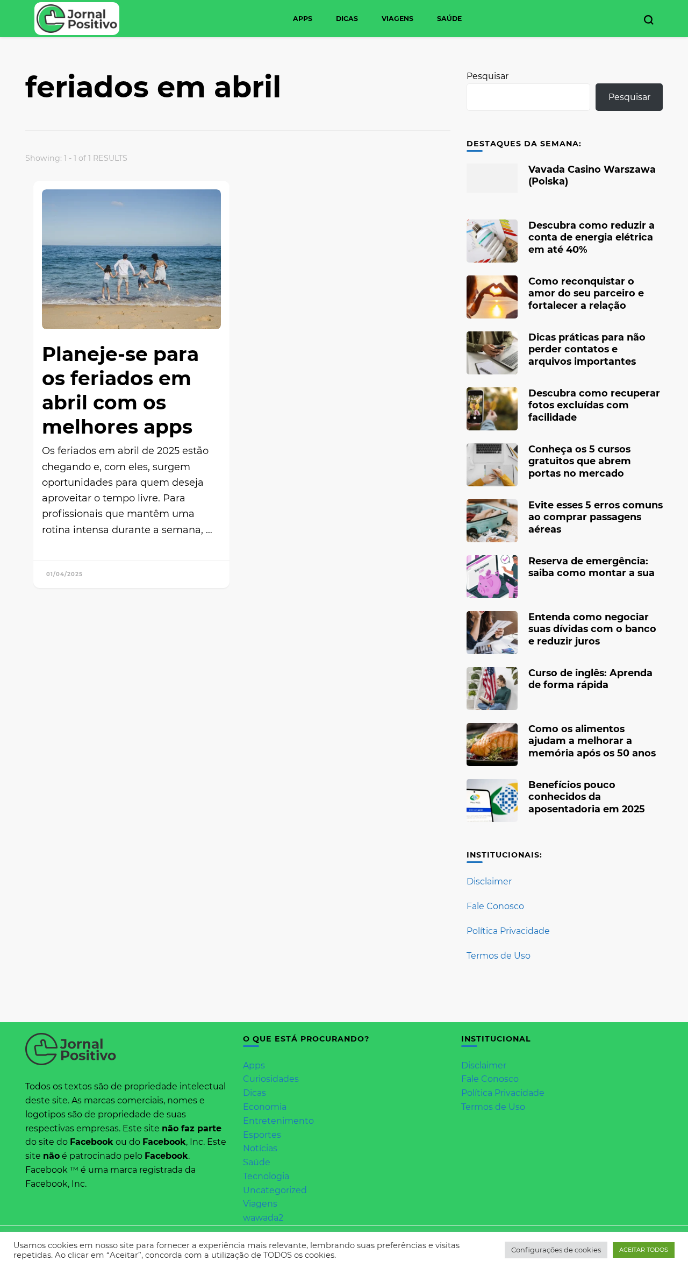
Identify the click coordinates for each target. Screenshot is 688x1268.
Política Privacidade (508, 931)
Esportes (262, 1135)
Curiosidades (271, 1079)
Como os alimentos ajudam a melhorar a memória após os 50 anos (592, 740)
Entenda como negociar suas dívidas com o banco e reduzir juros (592, 628)
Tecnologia (266, 1176)
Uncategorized (275, 1190)
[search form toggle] (649, 20)
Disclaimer (489, 881)
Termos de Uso (499, 956)
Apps (302, 19)
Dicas (347, 19)
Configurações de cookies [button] (556, 1249)
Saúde (449, 19)
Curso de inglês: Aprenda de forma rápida (590, 678)
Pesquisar (487, 76)
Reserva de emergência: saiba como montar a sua (591, 566)
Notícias (260, 1148)
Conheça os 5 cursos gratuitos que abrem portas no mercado (579, 460)
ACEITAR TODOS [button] (643, 1249)
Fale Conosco (495, 906)
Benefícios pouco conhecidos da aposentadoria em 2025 (586, 796)
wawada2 (263, 1218)
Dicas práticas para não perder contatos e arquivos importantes (587, 348)
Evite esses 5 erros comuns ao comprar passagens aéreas (595, 516)
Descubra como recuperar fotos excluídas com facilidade (594, 404)
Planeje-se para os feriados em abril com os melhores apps (120, 390)
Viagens (397, 19)
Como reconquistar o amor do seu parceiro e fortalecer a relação (586, 292)
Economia (264, 1107)
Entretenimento (278, 1121)
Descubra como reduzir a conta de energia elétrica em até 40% (591, 236)
